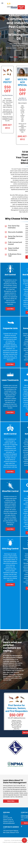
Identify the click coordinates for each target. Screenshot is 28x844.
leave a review (7, 676)
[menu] (2, 3)
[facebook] (22, 826)
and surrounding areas (9, 823)
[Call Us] (24, 841)
